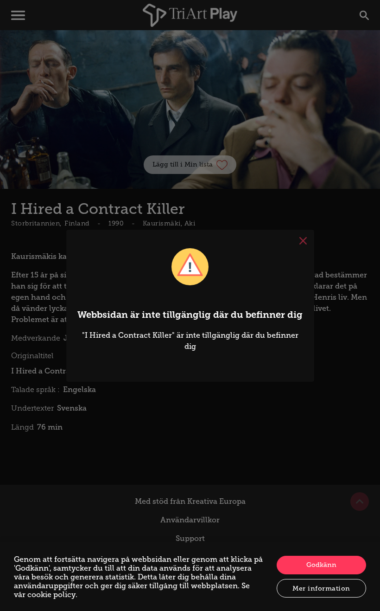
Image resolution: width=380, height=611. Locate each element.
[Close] (303, 240)
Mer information (321, 588)
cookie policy (51, 594)
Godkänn (321, 565)
